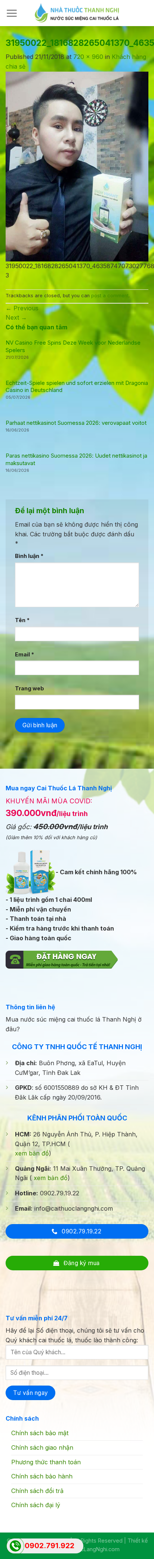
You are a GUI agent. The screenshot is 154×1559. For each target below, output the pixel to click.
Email (24, 654)
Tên (22, 620)
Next (16, 317)
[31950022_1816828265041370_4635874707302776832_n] (77, 166)
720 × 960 (88, 56)
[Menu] (12, 13)
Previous (22, 308)
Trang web (29, 688)
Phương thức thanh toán (46, 1462)
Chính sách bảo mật (39, 1433)
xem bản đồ (32, 1153)
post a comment (110, 295)
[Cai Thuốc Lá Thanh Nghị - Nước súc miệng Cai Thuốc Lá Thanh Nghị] (77, 12)
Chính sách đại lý (35, 1505)
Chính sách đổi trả (37, 1490)
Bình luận (29, 556)
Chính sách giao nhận (42, 1447)
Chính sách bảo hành (42, 1476)
